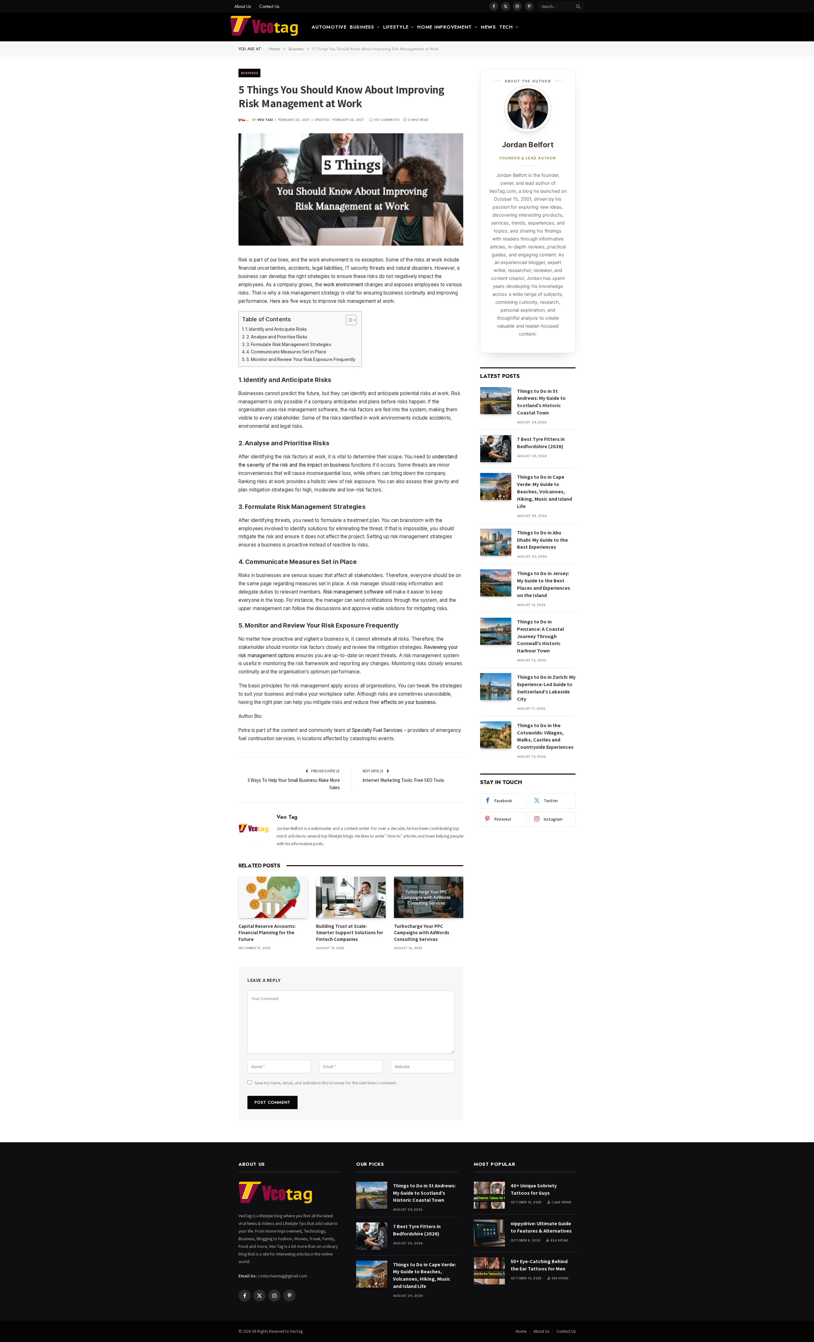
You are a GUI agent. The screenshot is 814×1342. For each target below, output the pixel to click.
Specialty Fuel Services (377, 730)
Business (362, 27)
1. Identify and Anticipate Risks (276, 329)
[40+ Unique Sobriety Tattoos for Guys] (489, 1195)
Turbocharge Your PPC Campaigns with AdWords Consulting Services (421, 932)
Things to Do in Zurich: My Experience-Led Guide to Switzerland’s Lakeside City (546, 688)
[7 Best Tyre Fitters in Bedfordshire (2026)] (495, 448)
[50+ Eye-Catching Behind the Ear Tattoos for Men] (489, 1270)
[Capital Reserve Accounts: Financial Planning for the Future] (273, 897)
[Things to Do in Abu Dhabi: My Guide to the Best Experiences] (495, 542)
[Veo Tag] (264, 27)
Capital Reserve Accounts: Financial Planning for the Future (267, 932)
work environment (343, 285)
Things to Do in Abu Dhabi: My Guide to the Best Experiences (542, 540)
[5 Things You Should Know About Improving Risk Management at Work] (350, 189)
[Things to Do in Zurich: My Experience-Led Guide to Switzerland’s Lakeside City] (495, 686)
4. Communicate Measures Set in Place (286, 351)
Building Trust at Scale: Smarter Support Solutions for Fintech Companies (349, 932)
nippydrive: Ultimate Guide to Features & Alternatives (541, 1227)
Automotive (329, 27)
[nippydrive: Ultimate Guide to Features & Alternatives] (489, 1233)
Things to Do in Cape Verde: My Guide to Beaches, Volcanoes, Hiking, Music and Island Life (544, 492)
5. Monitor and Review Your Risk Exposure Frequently (300, 359)
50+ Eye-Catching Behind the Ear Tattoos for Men (539, 1265)
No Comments (386, 119)
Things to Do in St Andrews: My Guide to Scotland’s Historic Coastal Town (541, 402)
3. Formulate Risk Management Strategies (288, 344)
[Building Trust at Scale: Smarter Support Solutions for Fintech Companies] (350, 897)
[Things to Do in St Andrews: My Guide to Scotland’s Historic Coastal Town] (495, 400)
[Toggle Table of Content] (348, 320)
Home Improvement (444, 27)
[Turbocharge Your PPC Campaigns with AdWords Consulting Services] (428, 897)
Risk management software (353, 592)
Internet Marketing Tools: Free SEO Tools (403, 780)
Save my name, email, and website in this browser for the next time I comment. (325, 1083)
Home (521, 1331)
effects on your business (408, 702)
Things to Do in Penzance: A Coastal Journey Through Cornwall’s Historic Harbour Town (540, 636)
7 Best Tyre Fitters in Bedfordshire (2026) (541, 443)
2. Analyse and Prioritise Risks (276, 336)
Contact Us (269, 6)
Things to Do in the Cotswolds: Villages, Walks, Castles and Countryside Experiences (545, 736)
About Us (242, 6)
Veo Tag (265, 119)
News (488, 27)
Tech (506, 27)
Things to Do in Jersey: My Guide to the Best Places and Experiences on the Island (543, 584)
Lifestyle (396, 27)
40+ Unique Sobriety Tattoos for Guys (534, 1189)
